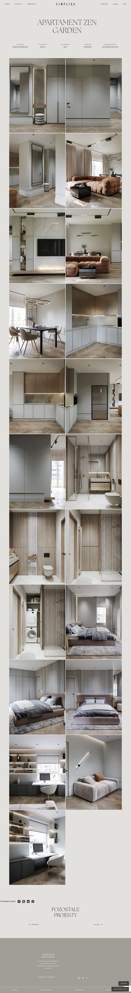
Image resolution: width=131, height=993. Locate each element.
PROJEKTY (32, 4)
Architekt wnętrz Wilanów (118, 975)
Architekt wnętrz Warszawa (117, 962)
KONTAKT (104, 4)
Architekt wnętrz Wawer (117, 972)
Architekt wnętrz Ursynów (118, 968)
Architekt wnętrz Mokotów (117, 965)
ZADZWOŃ (123, 983)
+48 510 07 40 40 (83, 965)
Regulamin (15, 990)
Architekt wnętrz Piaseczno (117, 982)
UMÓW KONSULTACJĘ (120, 989)
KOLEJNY (96, 924)
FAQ (124, 4)
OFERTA (13, 965)
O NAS (7, 4)
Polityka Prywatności (46, 990)
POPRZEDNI (35, 924)
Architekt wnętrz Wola (117, 979)
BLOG (115, 4)
